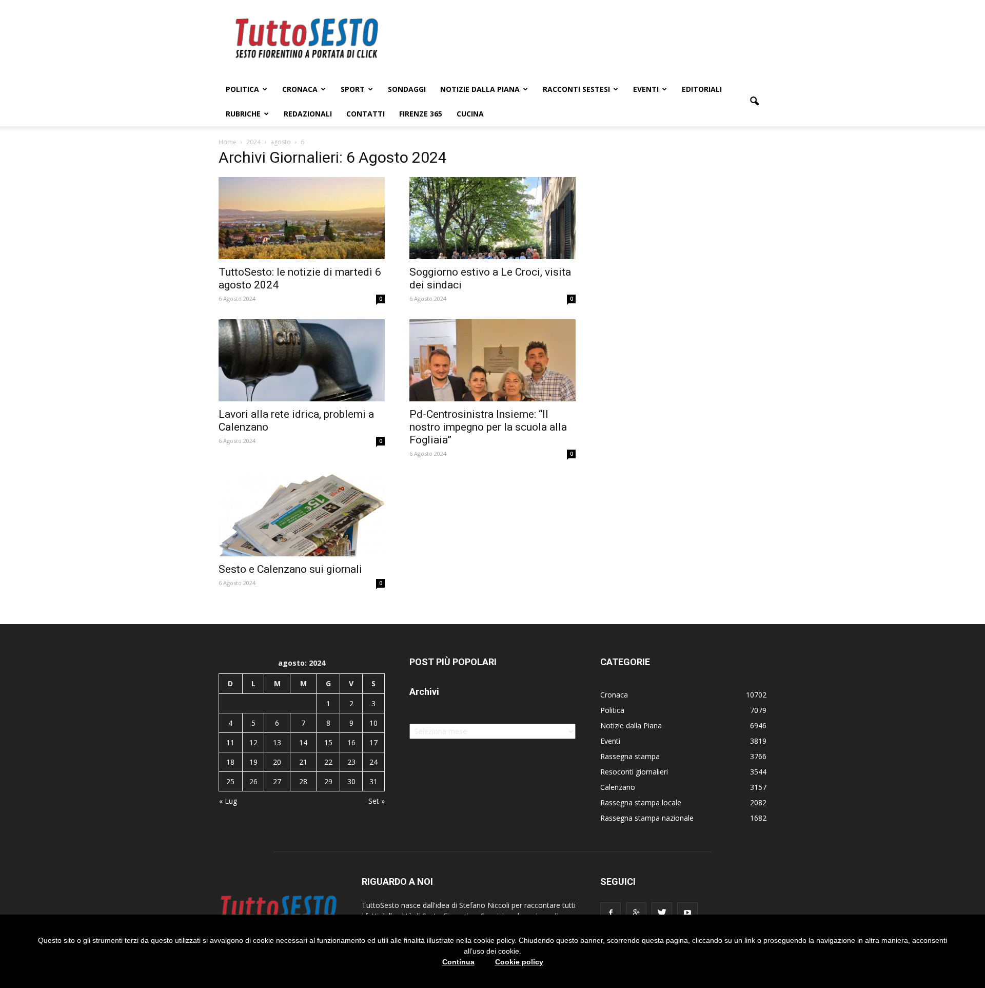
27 (277, 781)
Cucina (470, 114)
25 (230, 781)
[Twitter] (662, 912)
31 (373, 781)
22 (328, 762)
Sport (353, 89)
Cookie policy (519, 962)
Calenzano (617, 787)
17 (373, 742)
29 (328, 781)
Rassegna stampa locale (640, 802)
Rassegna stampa (630, 756)
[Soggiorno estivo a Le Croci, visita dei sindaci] (492, 218)
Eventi (646, 89)
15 (328, 742)
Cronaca (300, 89)
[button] (754, 101)
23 (351, 762)
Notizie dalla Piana (480, 89)
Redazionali (308, 114)
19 (253, 762)
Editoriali (702, 89)
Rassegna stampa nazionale (647, 818)
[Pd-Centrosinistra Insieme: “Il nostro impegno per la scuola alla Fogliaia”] (492, 360)
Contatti (365, 114)
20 (277, 762)
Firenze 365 (420, 114)
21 (303, 762)
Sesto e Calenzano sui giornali (290, 569)
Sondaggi (407, 89)
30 (351, 781)
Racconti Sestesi (576, 89)
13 (277, 742)
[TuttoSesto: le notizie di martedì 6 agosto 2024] (302, 218)
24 (373, 762)
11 (230, 742)
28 (303, 781)
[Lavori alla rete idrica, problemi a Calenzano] (302, 360)
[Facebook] (610, 912)
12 (253, 742)
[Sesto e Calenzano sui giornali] (302, 515)
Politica (242, 89)
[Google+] (636, 912)
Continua (458, 962)
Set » (376, 801)
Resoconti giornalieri (634, 772)
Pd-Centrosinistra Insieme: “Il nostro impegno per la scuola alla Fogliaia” (488, 427)
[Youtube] (687, 912)
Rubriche (243, 114)
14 (303, 742)
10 (373, 723)
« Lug (228, 801)
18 (230, 762)
